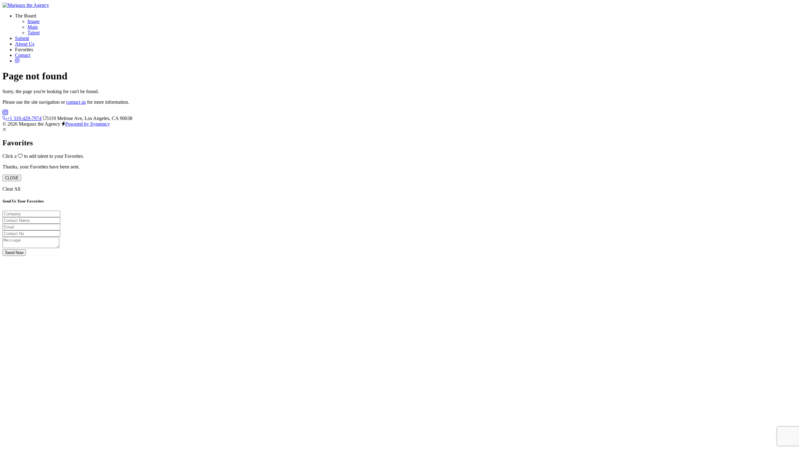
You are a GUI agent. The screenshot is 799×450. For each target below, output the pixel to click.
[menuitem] (33, 21)
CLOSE (12, 178)
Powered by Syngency (87, 124)
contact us (76, 102)
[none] (25, 15)
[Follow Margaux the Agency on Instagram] (5, 112)
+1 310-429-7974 (24, 118)
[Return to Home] (25, 5)
